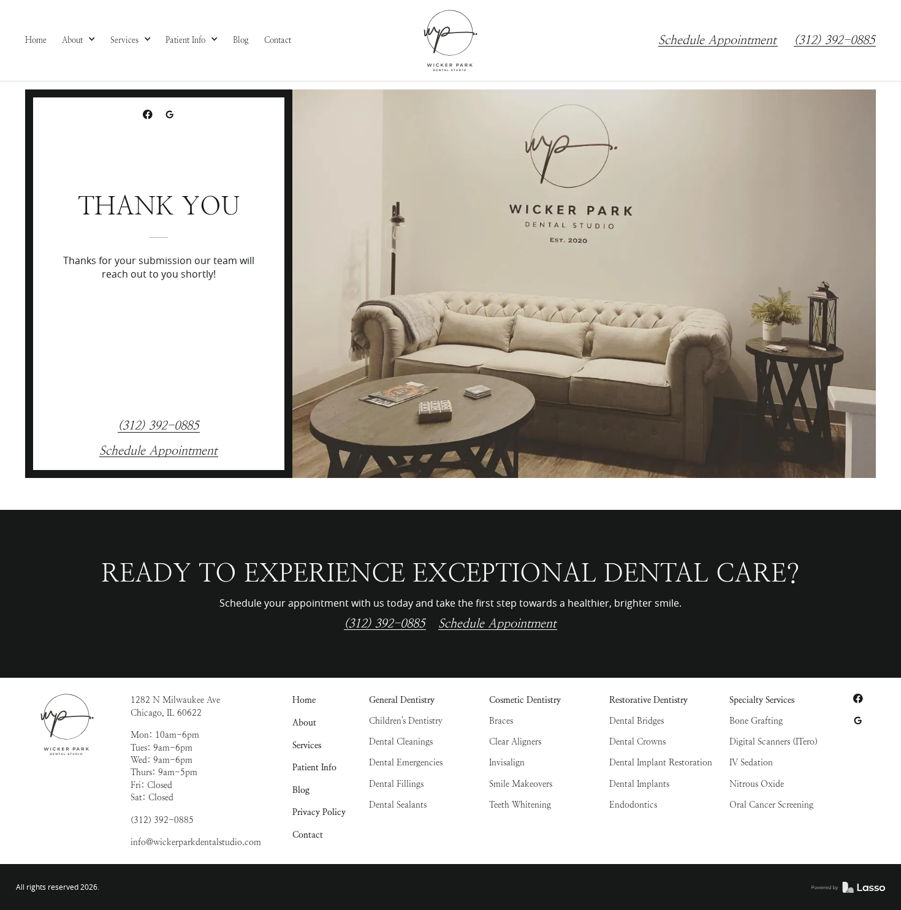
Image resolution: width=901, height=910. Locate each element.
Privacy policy (319, 812)
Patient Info (314, 767)
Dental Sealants (398, 805)
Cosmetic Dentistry (525, 700)
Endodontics (633, 805)
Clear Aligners (515, 741)
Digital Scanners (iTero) (773, 741)
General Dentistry (402, 700)
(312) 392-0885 (834, 40)
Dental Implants (639, 784)
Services (306, 745)
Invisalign (507, 762)
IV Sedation (751, 762)
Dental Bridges (636, 721)
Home (304, 700)
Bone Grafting (756, 721)
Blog (301, 790)
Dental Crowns (637, 741)
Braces (501, 721)
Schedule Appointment (717, 40)
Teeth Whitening (520, 805)
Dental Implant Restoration (660, 762)
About (304, 722)
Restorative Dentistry (648, 700)
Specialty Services (761, 700)
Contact (307, 835)
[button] (79, 40)
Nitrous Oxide (756, 784)
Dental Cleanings (401, 741)
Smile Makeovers (520, 784)
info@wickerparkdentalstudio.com (196, 842)
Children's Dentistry (406, 721)
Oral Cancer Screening (771, 805)
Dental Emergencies (406, 762)
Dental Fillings (396, 784)
